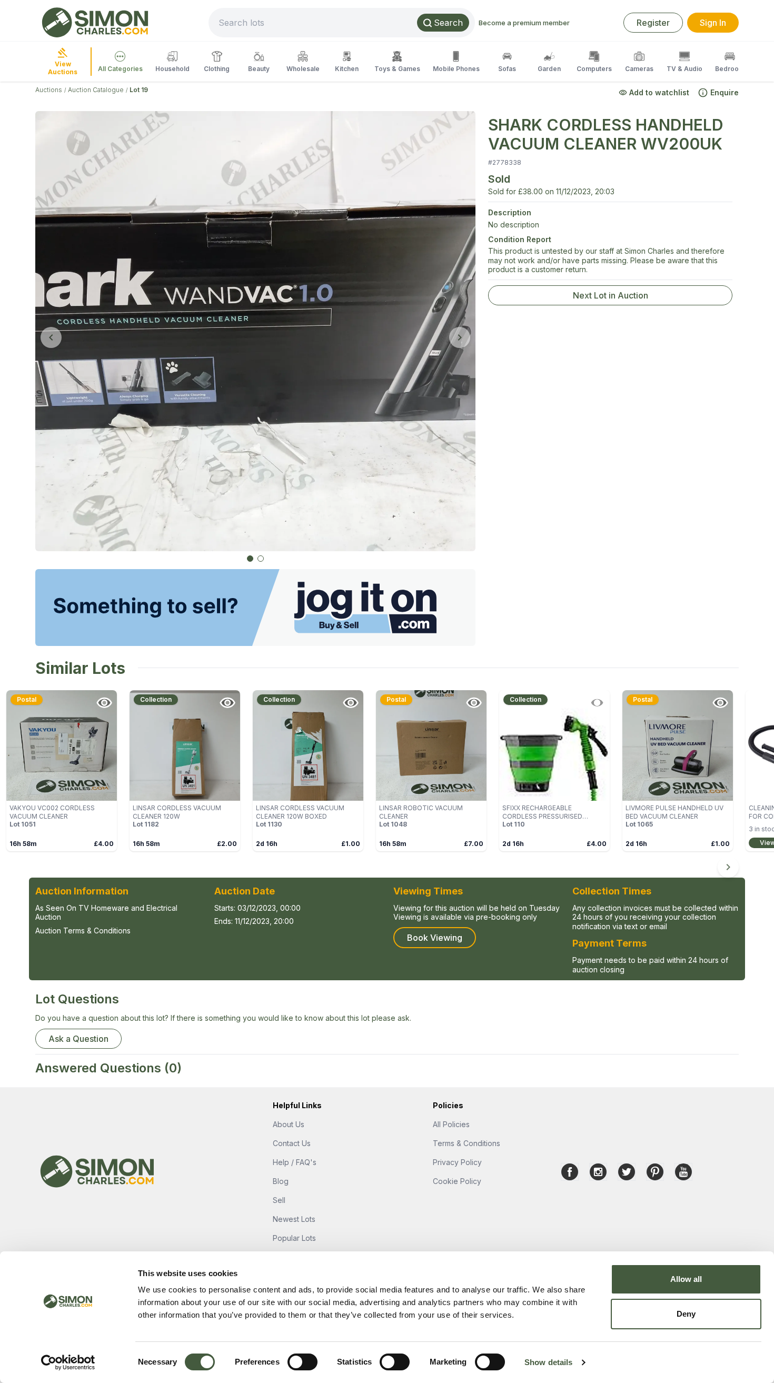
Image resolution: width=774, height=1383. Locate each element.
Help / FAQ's (294, 1162)
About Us (288, 1124)
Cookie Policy (457, 1181)
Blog (281, 1181)
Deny (686, 1313)
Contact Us (292, 1143)
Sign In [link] (713, 22)
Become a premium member (524, 22)
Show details (548, 1362)
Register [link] (653, 22)
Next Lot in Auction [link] (610, 295)
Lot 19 (139, 90)
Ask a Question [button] (78, 1038)
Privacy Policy (457, 1162)
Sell (279, 1200)
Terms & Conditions (466, 1143)
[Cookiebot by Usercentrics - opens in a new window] (68, 1362)
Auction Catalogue (96, 90)
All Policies (451, 1124)
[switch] (302, 1362)
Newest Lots (294, 1219)
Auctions (48, 90)
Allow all (686, 1279)
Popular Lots (294, 1237)
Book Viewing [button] (434, 937)
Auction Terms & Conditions (83, 930)
